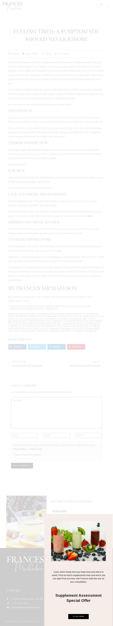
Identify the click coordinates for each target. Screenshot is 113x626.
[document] (56, 313)
